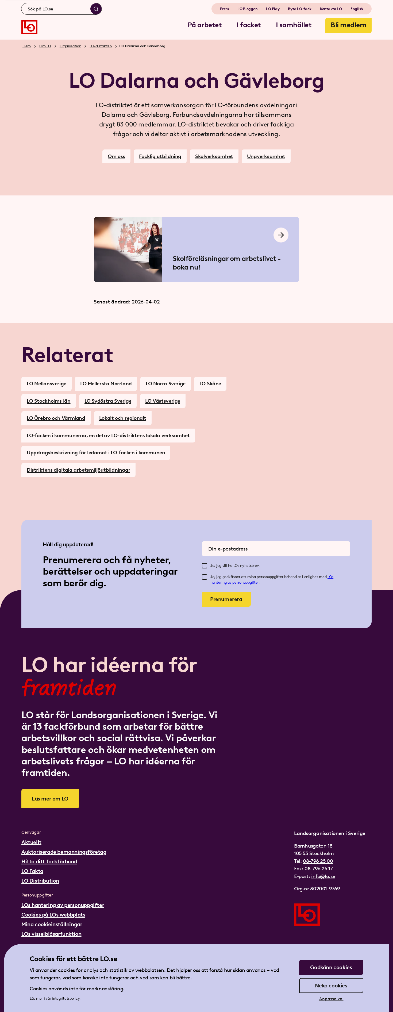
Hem (26, 46)
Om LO (45, 46)
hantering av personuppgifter (234, 582)
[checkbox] (204, 565)
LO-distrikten (100, 46)
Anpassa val (331, 998)
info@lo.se (323, 876)
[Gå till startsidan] (29, 27)
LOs (330, 577)
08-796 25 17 (319, 868)
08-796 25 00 (318, 861)
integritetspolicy (65, 998)
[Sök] (96, 8)
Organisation (70, 46)
